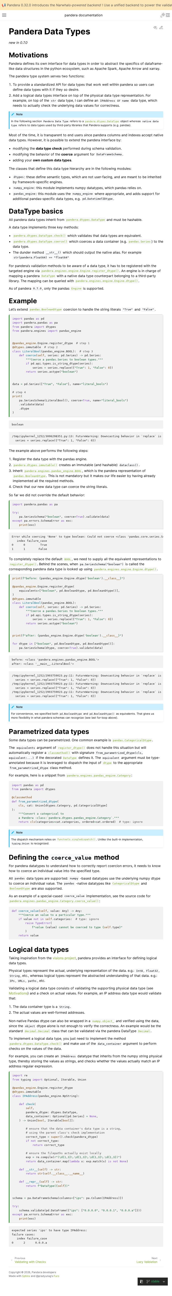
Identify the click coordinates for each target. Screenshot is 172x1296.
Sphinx (26, 1276)
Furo (56, 1276)
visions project (64, 958)
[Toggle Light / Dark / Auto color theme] (162, 15)
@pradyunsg (43, 1276)
